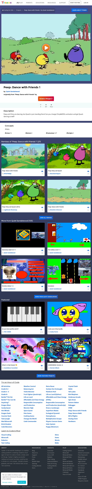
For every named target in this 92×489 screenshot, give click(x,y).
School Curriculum (83, 453)
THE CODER (7, 332)
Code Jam (66, 472)
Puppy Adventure (52, 427)
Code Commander (30, 421)
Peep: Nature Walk (75, 413)
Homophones (51, 416)
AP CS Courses (82, 463)
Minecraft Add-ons (68, 466)
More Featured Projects (46, 376)
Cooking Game (29, 416)
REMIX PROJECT (46, 99)
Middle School (82, 459)
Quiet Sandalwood (13, 91)
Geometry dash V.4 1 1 (9, 250)
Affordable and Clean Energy (34, 400)
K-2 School (81, 466)
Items (57, 437)
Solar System (50, 424)
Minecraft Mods (68, 470)
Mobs (57, 443)
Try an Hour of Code (10, 382)
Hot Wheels (5, 411)
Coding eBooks (36, 466)
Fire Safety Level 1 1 (54, 250)
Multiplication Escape (53, 419)
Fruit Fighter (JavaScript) (32, 394)
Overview (50, 450)
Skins (57, 435)
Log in (86, 3)
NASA (70, 389)
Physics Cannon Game (54, 421)
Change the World (30, 419)
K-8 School (81, 468)
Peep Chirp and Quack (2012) (11, 207)
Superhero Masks (52, 411)
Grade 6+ (4, 394)
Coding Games (67, 450)
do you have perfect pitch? (10, 329)
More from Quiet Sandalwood (46, 297)
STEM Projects (82, 479)
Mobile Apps (36, 461)
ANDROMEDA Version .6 (55, 365)
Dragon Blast (6, 405)
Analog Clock (73, 419)
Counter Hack (6, 416)
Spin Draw (72, 400)
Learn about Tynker (79, 10)
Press (33, 457)
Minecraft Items (67, 468)
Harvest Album (54, 368)
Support (34, 455)
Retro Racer (50, 386)
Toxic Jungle (5, 419)
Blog (33, 450)
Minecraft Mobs (68, 461)
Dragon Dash (6, 413)
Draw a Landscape (52, 408)
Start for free (75, 3)
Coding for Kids (8, 10)
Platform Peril (51, 392)
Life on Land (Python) (53, 394)
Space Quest (28, 411)
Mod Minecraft (6, 421)
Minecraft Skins (67, 455)
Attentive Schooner (56, 210)
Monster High (28, 408)
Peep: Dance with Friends (10, 171)
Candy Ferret (54, 332)
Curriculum (50, 453)
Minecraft (4, 437)
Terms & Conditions (15, 486)
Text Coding (5, 443)
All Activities (5, 386)
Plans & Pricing (52, 463)
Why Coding (51, 459)
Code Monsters (6, 427)
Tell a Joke (71, 392)
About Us (35, 453)
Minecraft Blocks (68, 463)
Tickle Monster (29, 392)
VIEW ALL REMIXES (46, 217)
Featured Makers (52, 461)
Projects (18, 10)
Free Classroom (83, 455)
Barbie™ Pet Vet (6, 397)
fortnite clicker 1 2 (7, 286)
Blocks (57, 440)
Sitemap (34, 463)
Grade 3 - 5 (5, 392)
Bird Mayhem (73, 394)
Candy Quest (6, 408)
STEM (70, 408)
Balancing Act (29, 389)
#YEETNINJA (7, 173)
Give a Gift (50, 455)
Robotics (4, 440)
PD (79, 474)
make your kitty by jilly (55, 329)
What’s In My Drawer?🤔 (9, 365)
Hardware (71, 421)
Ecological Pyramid (52, 413)
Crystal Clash (73, 386)
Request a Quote (83, 481)
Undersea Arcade (74, 397)
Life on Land (28, 397)
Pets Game (27, 413)
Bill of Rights (72, 416)
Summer (50, 468)
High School (81, 461)
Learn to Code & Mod (10, 431)
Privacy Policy (26, 486)
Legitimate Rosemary (10, 210)
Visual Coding (6, 435)
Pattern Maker (73, 402)
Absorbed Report (55, 173)
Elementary (81, 457)
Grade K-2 (4, 389)
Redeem (49, 457)
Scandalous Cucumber (11, 368)
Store (33, 468)
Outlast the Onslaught (54, 389)
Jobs (33, 459)
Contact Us (54, 486)
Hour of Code (67, 474)
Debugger (71, 405)
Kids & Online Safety (37, 486)
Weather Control (30, 386)
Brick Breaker (6, 424)
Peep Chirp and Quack (55, 171)
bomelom (51, 286)
